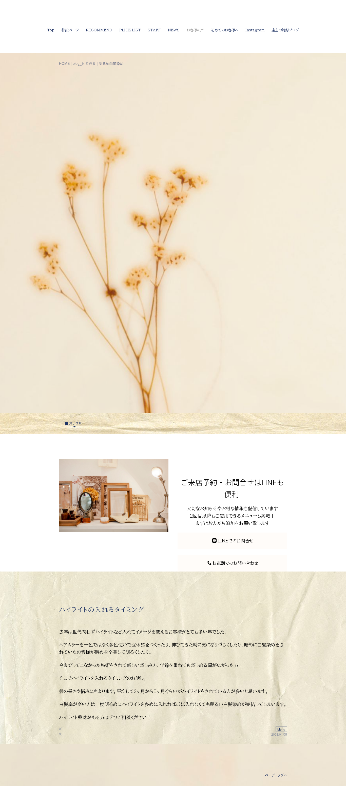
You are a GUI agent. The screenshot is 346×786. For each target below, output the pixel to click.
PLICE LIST (130, 30)
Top (50, 30)
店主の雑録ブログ (285, 30)
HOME (64, 63)
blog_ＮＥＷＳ (84, 63)
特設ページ (70, 30)
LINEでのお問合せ (235, 541)
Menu (281, 729)
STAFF (154, 30)
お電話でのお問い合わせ (235, 563)
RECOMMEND (99, 30)
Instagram (254, 30)
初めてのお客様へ (224, 30)
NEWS (174, 30)
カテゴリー (77, 423)
